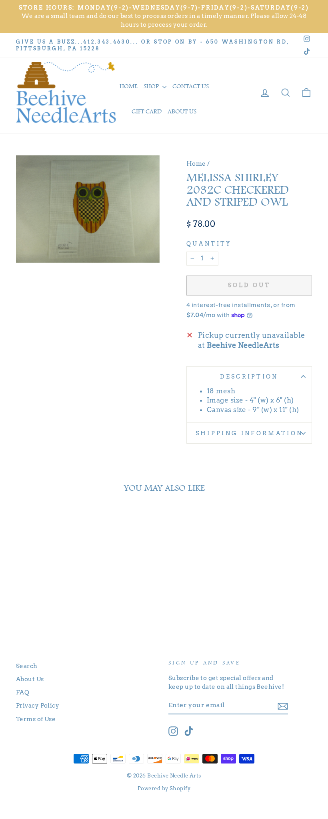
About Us (30, 679)
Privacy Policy (37, 705)
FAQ (22, 692)
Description (249, 376)
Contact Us (190, 86)
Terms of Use (36, 719)
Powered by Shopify (164, 788)
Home (129, 86)
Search (27, 666)
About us (182, 111)
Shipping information (249, 433)
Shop (152, 86)
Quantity (209, 243)
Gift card (147, 111)
